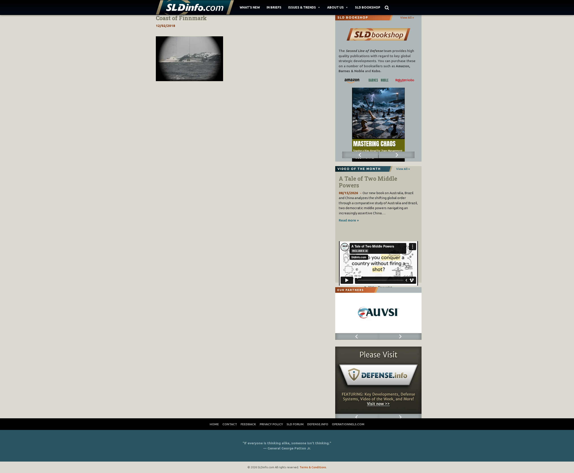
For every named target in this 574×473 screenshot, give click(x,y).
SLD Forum (295, 424)
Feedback (248, 424)
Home (214, 424)
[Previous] (360, 155)
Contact (229, 424)
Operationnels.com (348, 424)
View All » (407, 17)
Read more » (349, 220)
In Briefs (274, 7)
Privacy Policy (271, 424)
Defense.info (317, 424)
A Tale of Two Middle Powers (368, 182)
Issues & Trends (302, 7)
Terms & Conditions (313, 467)
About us (335, 7)
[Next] (396, 155)
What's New (250, 7)
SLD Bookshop (367, 7)
